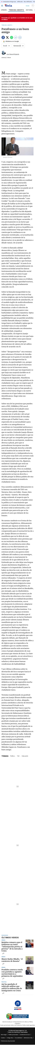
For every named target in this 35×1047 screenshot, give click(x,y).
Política (12, 756)
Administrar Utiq (28, 1037)
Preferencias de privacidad (8, 1041)
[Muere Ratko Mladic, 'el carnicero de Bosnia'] (30, 960)
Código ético (10, 1037)
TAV (18, 756)
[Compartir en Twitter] (7, 38)
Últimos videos (10, 937)
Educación (25, 756)
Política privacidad (13, 1034)
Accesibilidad (18, 1037)
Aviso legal (4, 1034)
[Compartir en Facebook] (3, 38)
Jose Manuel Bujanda (13, 54)
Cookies (3, 1037)
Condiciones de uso (25, 1034)
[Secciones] (2, 5)
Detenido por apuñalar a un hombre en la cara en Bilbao (16, 18)
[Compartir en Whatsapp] (11, 38)
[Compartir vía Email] (20, 38)
